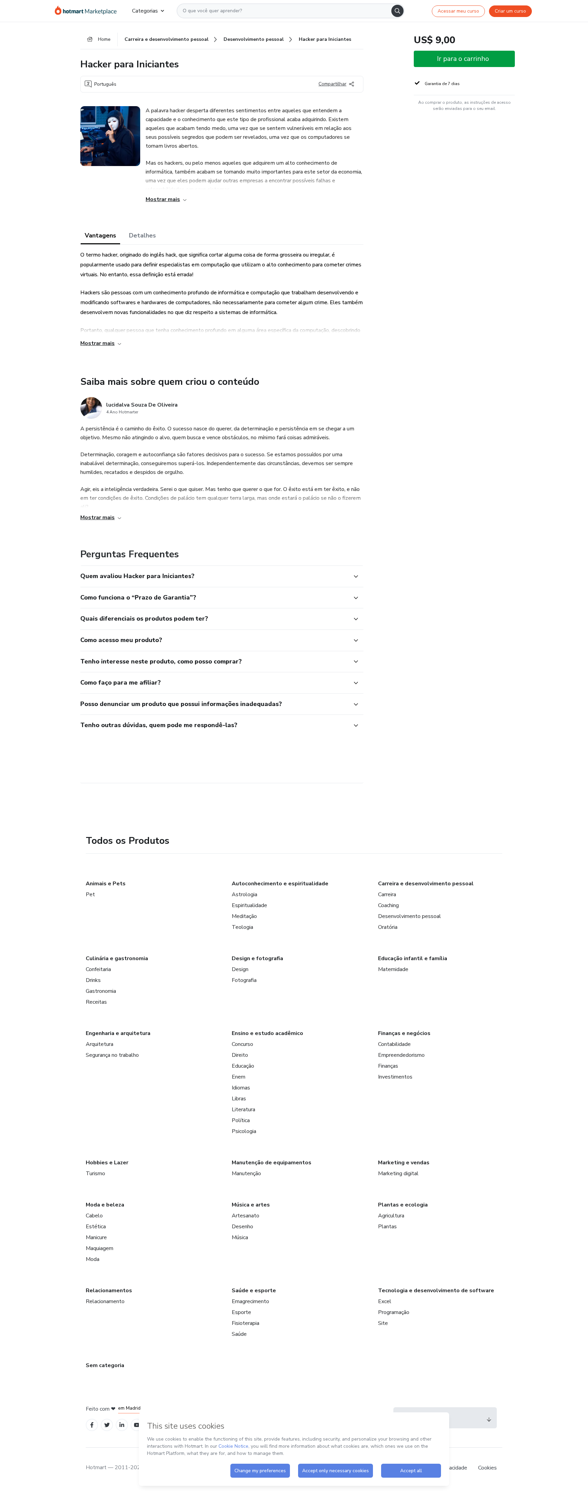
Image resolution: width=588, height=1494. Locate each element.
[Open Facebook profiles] (92, 1425)
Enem (238, 1077)
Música (240, 1237)
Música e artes (251, 1205)
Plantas (387, 1226)
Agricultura (391, 1215)
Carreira (387, 894)
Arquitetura (99, 1044)
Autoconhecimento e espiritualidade (280, 883)
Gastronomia (101, 991)
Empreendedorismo (401, 1055)
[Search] (397, 11)
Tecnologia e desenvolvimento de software (436, 1290)
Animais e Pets (106, 883)
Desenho (242, 1226)
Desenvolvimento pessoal (409, 916)
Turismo (95, 1173)
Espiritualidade (249, 905)
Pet (90, 894)
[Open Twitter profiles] (107, 1425)
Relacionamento (105, 1301)
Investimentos (395, 1077)
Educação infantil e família (412, 958)
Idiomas (241, 1087)
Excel (384, 1301)
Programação (393, 1312)
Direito (240, 1055)
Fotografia (244, 980)
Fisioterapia (245, 1323)
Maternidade (393, 969)
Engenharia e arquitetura (118, 1033)
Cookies (487, 1468)
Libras (239, 1098)
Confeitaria (98, 969)
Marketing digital (398, 1173)
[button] (214, 576)
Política (241, 1120)
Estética (96, 1226)
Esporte (241, 1312)
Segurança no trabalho (112, 1055)
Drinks (93, 980)
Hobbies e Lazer (107, 1162)
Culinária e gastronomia (117, 958)
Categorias (145, 11)
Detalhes (142, 235)
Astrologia (244, 894)
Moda (92, 1259)
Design (240, 969)
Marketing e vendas (403, 1162)
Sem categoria (105, 1365)
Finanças (388, 1066)
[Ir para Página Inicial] (88, 10)
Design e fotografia (257, 958)
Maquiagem (99, 1248)
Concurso (242, 1044)
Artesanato (245, 1215)
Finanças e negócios (404, 1033)
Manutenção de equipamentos (271, 1162)
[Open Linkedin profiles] (122, 1425)
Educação (243, 1066)
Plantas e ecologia (403, 1205)
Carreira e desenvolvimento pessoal (426, 883)
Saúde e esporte (254, 1290)
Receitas (96, 1002)
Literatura (243, 1109)
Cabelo (94, 1215)
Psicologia (244, 1131)
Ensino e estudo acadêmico (267, 1033)
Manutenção (246, 1173)
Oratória (387, 927)
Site (383, 1323)
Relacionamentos (109, 1290)
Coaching (388, 905)
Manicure (96, 1237)
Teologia (242, 927)
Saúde (239, 1334)
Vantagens (100, 235)
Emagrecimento (250, 1301)
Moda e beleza (105, 1205)
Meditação (244, 916)
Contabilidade (394, 1044)
